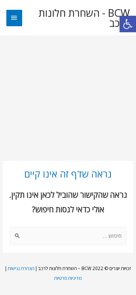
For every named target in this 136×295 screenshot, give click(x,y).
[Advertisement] (68, 94)
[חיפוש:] (68, 235)
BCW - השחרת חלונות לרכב (84, 18)
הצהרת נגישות (21, 268)
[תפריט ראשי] (14, 18)
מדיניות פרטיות (68, 277)
